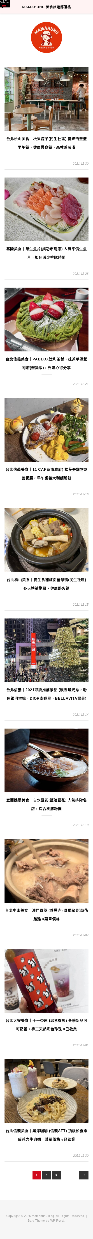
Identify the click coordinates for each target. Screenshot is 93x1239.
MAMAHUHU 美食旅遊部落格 (46, 7)
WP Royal (57, 1220)
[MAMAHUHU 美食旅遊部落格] (46, 35)
